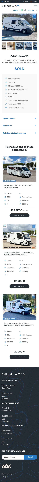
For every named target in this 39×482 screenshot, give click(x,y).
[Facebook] (19, 10)
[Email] (25, 10)
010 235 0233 (7, 393)
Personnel (5, 399)
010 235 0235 (7, 416)
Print (29, 10)
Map (3, 396)
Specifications (9, 118)
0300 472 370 (7, 439)
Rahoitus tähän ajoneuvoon (14, 133)
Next (35, 27)
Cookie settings (7, 474)
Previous (3, 27)
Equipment (7, 126)
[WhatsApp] (22, 10)
